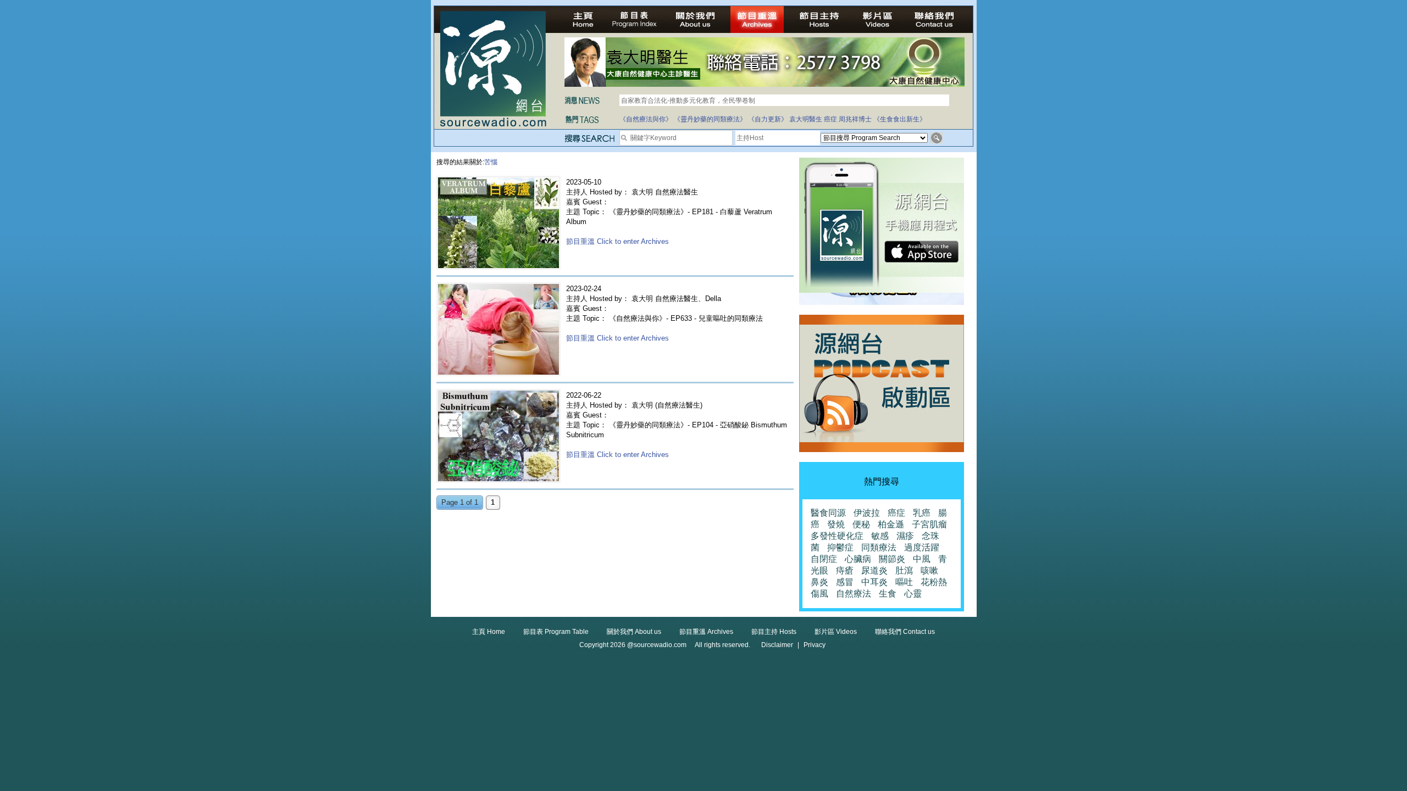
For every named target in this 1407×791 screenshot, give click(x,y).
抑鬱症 (840, 547)
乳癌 (921, 512)
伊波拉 (867, 512)
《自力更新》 (768, 119)
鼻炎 (819, 582)
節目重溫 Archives (706, 632)
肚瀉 (904, 570)
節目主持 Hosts (773, 632)
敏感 (880, 536)
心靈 (913, 593)
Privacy (815, 645)
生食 (887, 593)
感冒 (845, 582)
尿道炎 (874, 570)
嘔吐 (904, 582)
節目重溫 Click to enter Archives (617, 241)
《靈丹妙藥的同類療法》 (710, 119)
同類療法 (878, 547)
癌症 (830, 119)
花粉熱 (934, 582)
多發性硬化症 (837, 536)
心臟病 (858, 559)
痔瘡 (845, 570)
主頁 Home (488, 632)
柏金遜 (891, 524)
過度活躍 (921, 547)
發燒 (836, 524)
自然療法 (853, 593)
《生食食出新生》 (899, 119)
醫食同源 (828, 512)
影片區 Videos (836, 632)
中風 (921, 559)
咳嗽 (929, 570)
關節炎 (892, 559)
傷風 (819, 593)
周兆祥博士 (855, 119)
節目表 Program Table (556, 632)
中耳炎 (874, 582)
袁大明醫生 (805, 119)
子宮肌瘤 (929, 524)
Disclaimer (777, 645)
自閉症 (824, 559)
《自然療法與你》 (645, 119)
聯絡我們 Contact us (905, 632)
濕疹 (905, 536)
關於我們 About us (634, 632)
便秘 (861, 524)
